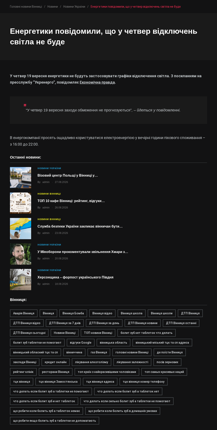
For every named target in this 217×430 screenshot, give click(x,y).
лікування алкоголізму (91, 362)
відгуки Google (80, 342)
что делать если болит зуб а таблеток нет (128, 391)
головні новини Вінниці (131, 352)
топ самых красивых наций (164, 372)
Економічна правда (97, 82)
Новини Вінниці (49, 194)
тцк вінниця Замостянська (58, 381)
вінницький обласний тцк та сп (35, 352)
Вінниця (48, 313)
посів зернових (167, 362)
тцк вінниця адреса (100, 381)
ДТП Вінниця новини (142, 323)
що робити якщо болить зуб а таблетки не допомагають (54, 420)
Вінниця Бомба (73, 313)
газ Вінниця (99, 352)
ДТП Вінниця (190, 313)
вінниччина (74, 352)
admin (46, 182)
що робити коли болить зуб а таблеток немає (46, 411)
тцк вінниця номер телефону (143, 381)
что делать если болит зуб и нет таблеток (44, 401)
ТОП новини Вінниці (98, 332)
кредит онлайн (56, 362)
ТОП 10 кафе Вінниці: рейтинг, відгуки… (71, 201)
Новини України (49, 168)
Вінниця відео (102, 313)
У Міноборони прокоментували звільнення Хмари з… (83, 252)
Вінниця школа (131, 313)
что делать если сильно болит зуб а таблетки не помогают (126, 401)
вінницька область (113, 342)
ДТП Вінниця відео (26, 323)
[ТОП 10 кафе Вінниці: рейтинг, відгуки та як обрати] (20, 203)
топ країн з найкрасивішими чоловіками (107, 372)
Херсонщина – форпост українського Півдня (75, 277)
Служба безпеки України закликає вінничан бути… (80, 226)
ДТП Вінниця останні (181, 323)
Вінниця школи (161, 313)
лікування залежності (132, 362)
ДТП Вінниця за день (104, 323)
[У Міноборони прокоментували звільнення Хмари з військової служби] (20, 254)
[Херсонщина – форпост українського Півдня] (20, 279)
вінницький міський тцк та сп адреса (162, 342)
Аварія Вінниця (23, 313)
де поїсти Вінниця (170, 352)
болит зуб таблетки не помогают (37, 342)
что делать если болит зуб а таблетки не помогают (51, 391)
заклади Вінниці (24, 362)
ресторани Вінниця (55, 372)
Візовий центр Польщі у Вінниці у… (68, 175)
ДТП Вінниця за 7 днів (65, 323)
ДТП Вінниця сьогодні (29, 332)
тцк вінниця (21, 381)
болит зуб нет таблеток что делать (146, 332)
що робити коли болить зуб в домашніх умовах (122, 411)
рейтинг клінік (23, 372)
